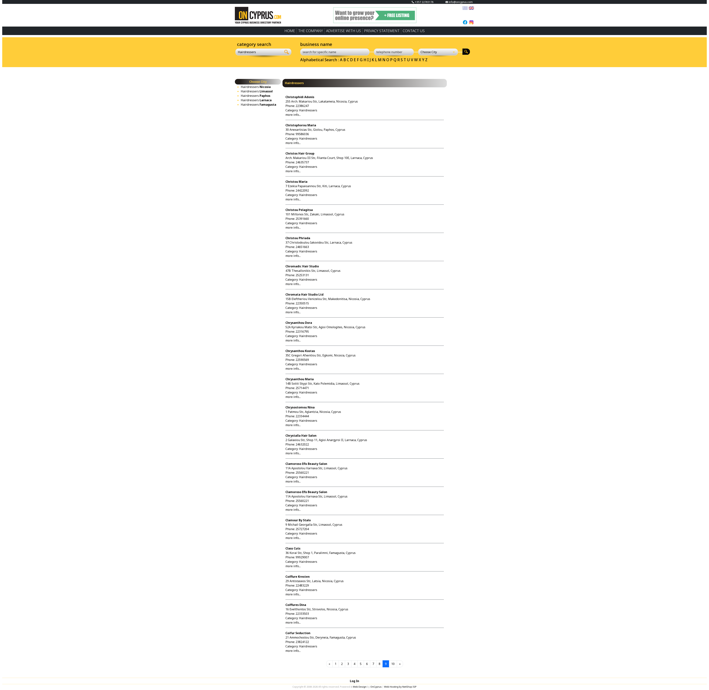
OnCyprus (376, 686)
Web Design (360, 686)
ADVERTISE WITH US (343, 30)
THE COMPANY (310, 30)
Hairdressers (256, 87)
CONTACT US (414, 30)
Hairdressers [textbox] (247, 52)
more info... (293, 115)
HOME (290, 30)
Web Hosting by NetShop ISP (400, 686)
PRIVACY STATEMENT (382, 30)
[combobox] (258, 52)
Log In (354, 681)
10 (393, 664)
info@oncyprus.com (460, 2)
